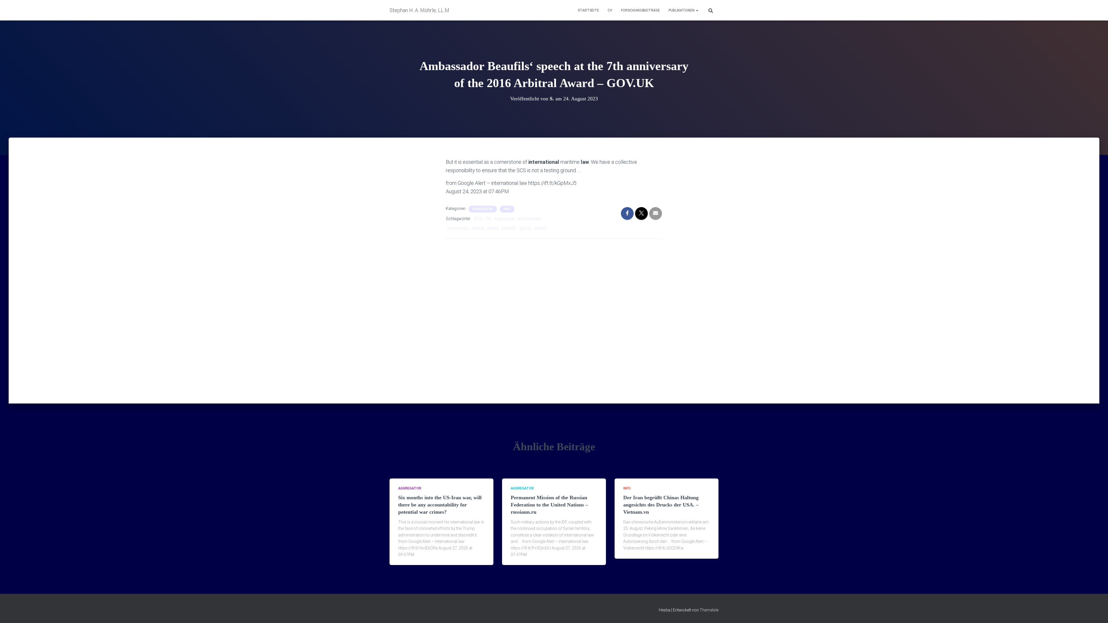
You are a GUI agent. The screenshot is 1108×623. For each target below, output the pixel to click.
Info (507, 209)
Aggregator (504, 218)
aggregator (483, 209)
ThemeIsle (709, 610)
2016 (478, 218)
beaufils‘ (508, 228)
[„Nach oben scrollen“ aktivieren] (1096, 611)
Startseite (588, 10)
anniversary (458, 228)
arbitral (477, 228)
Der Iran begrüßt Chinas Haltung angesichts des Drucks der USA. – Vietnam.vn (661, 505)
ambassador (530, 218)
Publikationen (682, 10)
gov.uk (525, 228)
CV (610, 10)
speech (540, 228)
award (493, 228)
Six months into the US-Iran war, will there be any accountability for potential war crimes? (440, 505)
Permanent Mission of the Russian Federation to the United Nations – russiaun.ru (549, 505)
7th (488, 218)
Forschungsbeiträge (640, 10)
